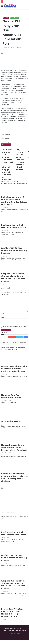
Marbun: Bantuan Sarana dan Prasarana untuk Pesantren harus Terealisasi (14, 447)
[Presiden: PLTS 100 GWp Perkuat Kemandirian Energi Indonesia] (14, 239)
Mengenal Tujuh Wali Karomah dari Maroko (11, 396)
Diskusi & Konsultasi (14, 17)
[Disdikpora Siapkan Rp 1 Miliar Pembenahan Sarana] (14, 216)
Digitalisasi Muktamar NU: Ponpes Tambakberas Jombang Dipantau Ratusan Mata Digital (14, 201)
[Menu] (2, 6)
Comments (23, 342)
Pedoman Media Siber (14, 633)
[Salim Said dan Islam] (14, 411)
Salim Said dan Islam (10, 421)
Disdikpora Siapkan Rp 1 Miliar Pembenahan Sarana (13, 226)
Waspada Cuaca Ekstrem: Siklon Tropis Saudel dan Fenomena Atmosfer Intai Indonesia (13, 277)
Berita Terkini (9, 13)
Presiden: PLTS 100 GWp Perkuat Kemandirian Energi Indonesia (14, 250)
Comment (4, 296)
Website (3, 322)
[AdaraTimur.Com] (10, 6)
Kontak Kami (18, 630)
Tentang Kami (10, 630)
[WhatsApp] (1, 641)
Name (3, 313)
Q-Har (25, 628)
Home (3, 13)
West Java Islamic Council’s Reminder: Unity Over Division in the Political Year (14, 368)
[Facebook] (0, 641)
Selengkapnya (5, 144)
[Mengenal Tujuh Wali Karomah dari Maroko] (14, 385)
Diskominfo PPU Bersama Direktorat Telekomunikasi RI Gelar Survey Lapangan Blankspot (14, 477)
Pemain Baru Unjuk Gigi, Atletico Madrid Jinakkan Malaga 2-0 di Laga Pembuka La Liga (12, 613)
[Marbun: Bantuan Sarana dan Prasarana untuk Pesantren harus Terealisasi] (14, 434)
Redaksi (24, 630)
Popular (5, 342)
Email (2, 317)
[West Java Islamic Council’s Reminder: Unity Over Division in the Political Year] (14, 356)
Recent (14, 342)
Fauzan (5, 47)
